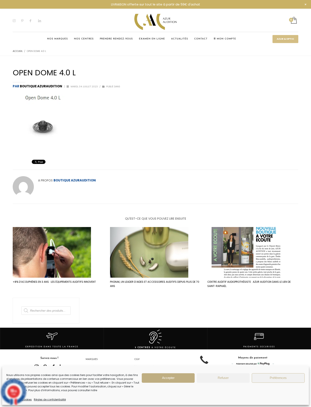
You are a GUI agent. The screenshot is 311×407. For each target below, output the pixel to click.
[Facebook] (34, 21)
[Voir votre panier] (293, 20)
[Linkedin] (42, 21)
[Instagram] (17, 21)
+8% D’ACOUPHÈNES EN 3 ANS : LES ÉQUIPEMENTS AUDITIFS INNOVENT (54, 282)
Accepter (168, 378)
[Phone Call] (204, 363)
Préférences (278, 378)
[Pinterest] (25, 21)
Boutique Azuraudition (41, 86)
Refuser (223, 378)
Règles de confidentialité (50, 399)
